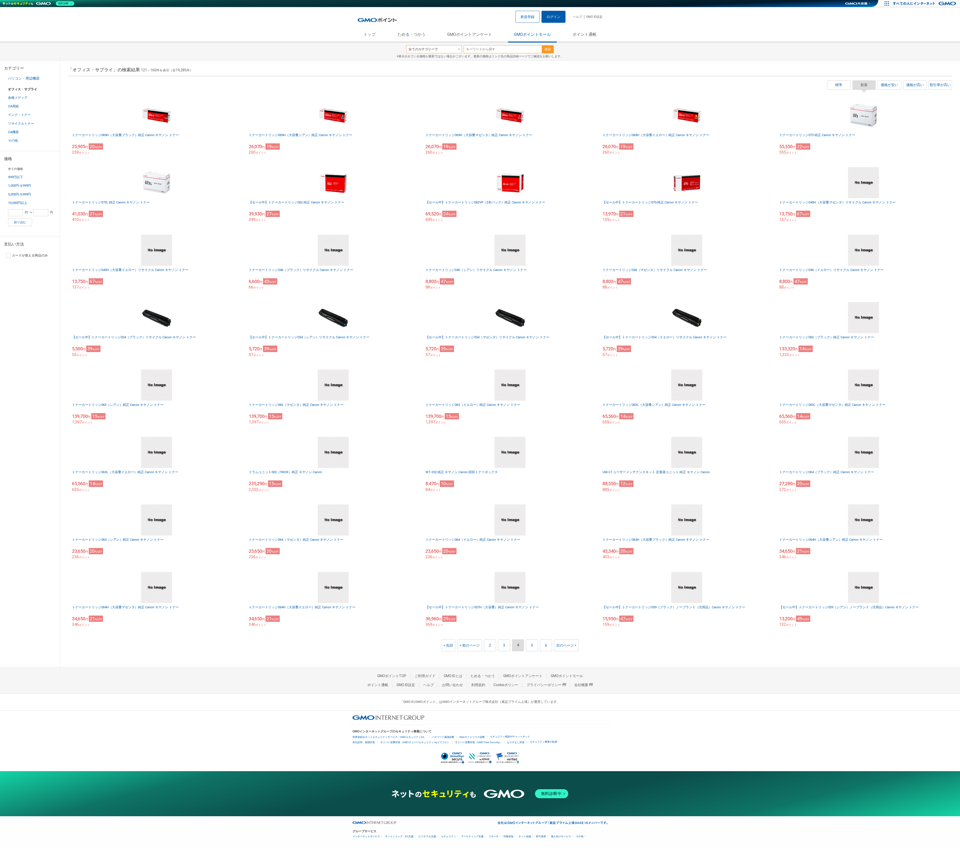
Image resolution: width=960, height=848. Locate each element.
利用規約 (478, 685)
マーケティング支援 (472, 836)
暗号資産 (541, 836)
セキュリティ (448, 836)
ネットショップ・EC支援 (399, 836)
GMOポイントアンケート (469, 34)
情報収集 (509, 836)
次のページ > (566, 645)
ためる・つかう (412, 34)
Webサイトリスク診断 (472, 737)
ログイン (553, 17)
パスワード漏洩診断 (443, 737)
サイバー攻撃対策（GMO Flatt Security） (478, 742)
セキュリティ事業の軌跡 (543, 741)
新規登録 (527, 17)
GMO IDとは (453, 676)
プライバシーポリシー (544, 685)
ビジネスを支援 (427, 836)
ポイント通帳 (584, 34)
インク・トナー (19, 115)
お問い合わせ (452, 685)
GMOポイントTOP (391, 676)
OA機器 (13, 132)
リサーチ (493, 836)
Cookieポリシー (506, 685)
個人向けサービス (561, 836)
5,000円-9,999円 (19, 194)
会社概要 (581, 685)
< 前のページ (470, 645)
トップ (370, 34)
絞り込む (20, 222)
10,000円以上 (17, 203)
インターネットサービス (366, 836)
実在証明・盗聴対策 (363, 742)
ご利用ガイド (425, 676)
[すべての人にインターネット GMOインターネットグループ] (925, 3)
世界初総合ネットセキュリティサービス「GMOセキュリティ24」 (389, 737)
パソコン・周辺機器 (24, 78)
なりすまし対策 (515, 742)
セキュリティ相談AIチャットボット (510, 736)
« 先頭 (448, 645)
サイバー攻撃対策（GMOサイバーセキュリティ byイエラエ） (415, 742)
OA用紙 (13, 106)
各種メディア (18, 98)
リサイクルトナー (21, 123)
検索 (547, 49)
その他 (13, 140)
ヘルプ (577, 17)
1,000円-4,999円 (19, 185)
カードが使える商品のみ (30, 255)
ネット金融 (524, 836)
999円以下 (15, 177)
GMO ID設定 (594, 17)
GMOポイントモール (532, 34)
